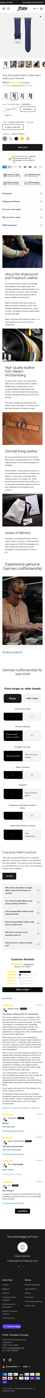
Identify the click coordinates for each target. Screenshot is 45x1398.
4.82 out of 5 (29, 964)
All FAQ (9, 876)
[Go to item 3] (21, 64)
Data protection (31, 1289)
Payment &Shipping (32, 1285)
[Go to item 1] (5, 64)
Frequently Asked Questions (9, 1298)
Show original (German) (14, 1131)
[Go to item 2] (13, 64)
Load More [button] (22, 1211)
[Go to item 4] (28, 64)
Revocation (29, 1297)
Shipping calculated (17, 85)
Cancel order (30, 1306)
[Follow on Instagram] (10, 1360)
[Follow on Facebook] (4, 1360)
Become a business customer (9, 1312)
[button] (16, 83)
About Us (5, 1293)
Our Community (8, 1318)
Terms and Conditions (33, 1301)
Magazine (6, 1289)
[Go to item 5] (36, 64)
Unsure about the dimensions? (9, 1305)
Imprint (27, 1293)
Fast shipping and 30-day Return (28, 2)
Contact (5, 1285)
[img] (7, 1005)
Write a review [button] (22, 990)
